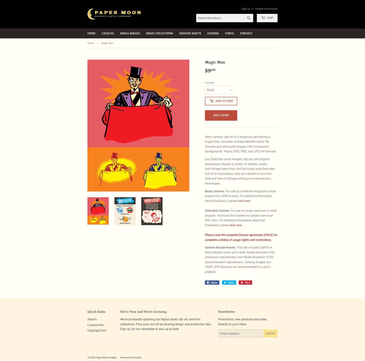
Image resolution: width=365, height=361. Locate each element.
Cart (270, 17)
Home (91, 33)
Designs (213, 33)
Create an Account (266, 8)
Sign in (245, 8)
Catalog (108, 33)
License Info (95, 325)
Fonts (229, 33)
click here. (244, 201)
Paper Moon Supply (106, 357)
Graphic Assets (190, 33)
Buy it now (221, 115)
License (209, 82)
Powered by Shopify (130, 357)
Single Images (130, 33)
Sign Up (270, 333)
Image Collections (159, 33)
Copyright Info (96, 330)
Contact (246, 33)
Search (92, 319)
